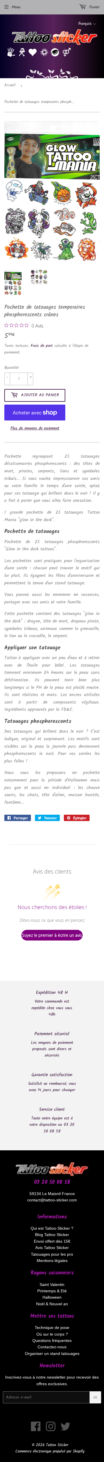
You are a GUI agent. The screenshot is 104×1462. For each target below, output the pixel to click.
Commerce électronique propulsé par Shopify (49, 1451)
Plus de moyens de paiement (34, 428)
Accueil (9, 85)
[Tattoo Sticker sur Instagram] (51, 1429)
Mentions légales (52, 1260)
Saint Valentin (52, 1284)
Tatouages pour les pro (52, 1254)
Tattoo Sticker (57, 1445)
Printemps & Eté (52, 1291)
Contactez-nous (52, 1347)
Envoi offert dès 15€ (52, 1241)
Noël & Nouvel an (52, 1304)
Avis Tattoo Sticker (52, 1247)
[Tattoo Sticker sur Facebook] (36, 1429)
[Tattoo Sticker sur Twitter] (65, 1429)
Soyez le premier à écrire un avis (52, 935)
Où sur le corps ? (52, 1334)
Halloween (52, 1297)
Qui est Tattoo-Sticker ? (52, 1228)
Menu (16, 7)
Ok (95, 1397)
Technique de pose (52, 1327)
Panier (94, 7)
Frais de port (42, 346)
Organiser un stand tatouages (52, 1353)
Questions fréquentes (52, 1340)
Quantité (11, 367)
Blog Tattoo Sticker (52, 1234)
